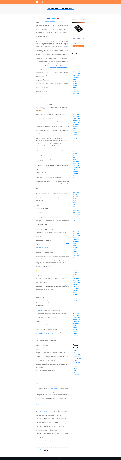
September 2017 (76, 264)
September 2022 (76, 147)
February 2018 (76, 255)
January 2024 (76, 116)
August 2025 (75, 79)
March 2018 (75, 253)
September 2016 (76, 288)
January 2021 (76, 186)
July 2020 (75, 198)
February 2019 (76, 231)
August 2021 (75, 173)
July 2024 (75, 104)
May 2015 (75, 307)
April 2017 (75, 274)
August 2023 (75, 126)
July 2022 (75, 151)
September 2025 (76, 77)
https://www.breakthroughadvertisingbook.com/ (45, 440)
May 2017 (75, 272)
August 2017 (75, 266)
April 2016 (75, 298)
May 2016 (75, 296)
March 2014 (75, 335)
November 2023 (76, 120)
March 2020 (75, 206)
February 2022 (76, 161)
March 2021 (75, 183)
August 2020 (75, 196)
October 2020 (76, 192)
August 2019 (75, 220)
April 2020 (75, 204)
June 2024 (75, 106)
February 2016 (76, 300)
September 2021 (76, 171)
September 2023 (76, 124)
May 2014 (75, 331)
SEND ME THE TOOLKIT (78, 46)
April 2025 (75, 87)
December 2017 (76, 259)
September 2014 (76, 323)
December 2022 (76, 142)
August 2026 (75, 56)
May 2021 (75, 179)
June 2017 (75, 270)
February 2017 (76, 278)
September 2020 (76, 194)
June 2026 (75, 60)
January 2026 (76, 69)
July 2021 (75, 175)
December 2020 (76, 188)
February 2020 (76, 208)
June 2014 (75, 329)
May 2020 (75, 202)
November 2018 (76, 237)
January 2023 (76, 140)
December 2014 (76, 317)
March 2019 (75, 229)
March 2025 (75, 89)
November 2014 (76, 319)
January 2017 (76, 280)
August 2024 (75, 103)
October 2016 (76, 286)
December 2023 (76, 118)
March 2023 (75, 136)
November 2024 (76, 97)
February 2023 (76, 138)
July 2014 (75, 327)
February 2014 (76, 337)
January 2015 (76, 315)
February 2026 (76, 67)
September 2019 (76, 218)
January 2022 (76, 163)
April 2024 (75, 110)
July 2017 (75, 268)
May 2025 (75, 85)
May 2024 (75, 108)
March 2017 (75, 276)
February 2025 (76, 91)
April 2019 (75, 227)
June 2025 (75, 83)
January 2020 (76, 210)
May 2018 (75, 249)
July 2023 (75, 128)
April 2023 (75, 134)
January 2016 (76, 302)
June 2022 (75, 153)
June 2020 (75, 200)
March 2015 (75, 311)
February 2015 (76, 313)
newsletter (52, 388)
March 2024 (75, 112)
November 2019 (76, 214)
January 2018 (76, 257)
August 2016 (75, 290)
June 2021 (75, 177)
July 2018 (75, 245)
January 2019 (76, 233)
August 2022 (75, 149)
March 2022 (75, 159)
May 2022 (75, 155)
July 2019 (75, 222)
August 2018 (75, 243)
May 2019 (75, 225)
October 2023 (76, 122)
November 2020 (76, 190)
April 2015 (75, 309)
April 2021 (75, 181)
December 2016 (76, 282)
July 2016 (75, 292)
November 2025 (76, 73)
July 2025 (75, 81)
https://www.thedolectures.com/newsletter (44, 404)
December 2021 (76, 165)
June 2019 (75, 223)
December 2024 (76, 95)
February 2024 (76, 114)
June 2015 (75, 305)
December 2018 (76, 235)
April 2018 (75, 251)
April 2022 (75, 157)
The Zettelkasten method (41, 310)
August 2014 (75, 325)
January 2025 (76, 93)
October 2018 (76, 239)
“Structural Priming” (44, 247)
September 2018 (76, 241)
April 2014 (75, 333)
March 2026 (75, 65)
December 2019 (76, 212)
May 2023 (75, 132)
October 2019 (76, 216)
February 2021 (76, 184)
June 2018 (75, 247)
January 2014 (76, 339)
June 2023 (75, 130)
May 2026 (75, 62)
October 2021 (76, 169)
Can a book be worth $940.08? (60, 8)
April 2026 (75, 64)
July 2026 (75, 58)
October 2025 (76, 75)
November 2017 (76, 261)
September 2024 (76, 101)
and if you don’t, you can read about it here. (58, 67)
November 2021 (76, 167)
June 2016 (75, 294)
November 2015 (76, 304)
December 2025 (76, 71)
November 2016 (76, 284)
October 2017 (76, 263)
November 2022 (76, 143)
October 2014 (76, 321)
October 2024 (76, 99)
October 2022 (76, 145)
